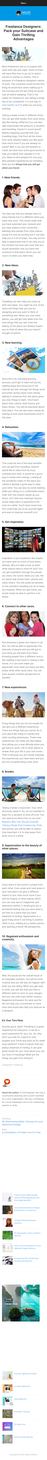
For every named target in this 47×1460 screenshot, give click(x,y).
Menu (23, 3)
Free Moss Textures (22, 1412)
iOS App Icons (20, 1424)
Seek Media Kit (20, 1399)
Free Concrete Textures (23, 1437)
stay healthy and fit (12, 105)
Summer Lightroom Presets (25, 1374)
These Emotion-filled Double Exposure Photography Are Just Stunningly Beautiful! (27, 1197)
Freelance (18, 1065)
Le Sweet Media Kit (22, 1386)
